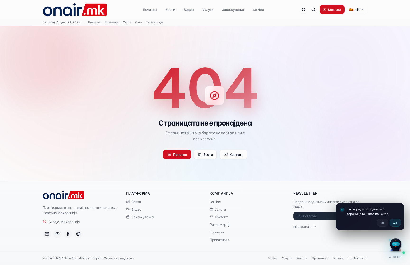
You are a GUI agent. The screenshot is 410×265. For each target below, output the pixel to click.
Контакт (334, 9)
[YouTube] (57, 234)
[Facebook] (68, 234)
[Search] (313, 9)
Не (383, 222)
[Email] (47, 234)
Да (395, 222)
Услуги (207, 9)
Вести (170, 9)
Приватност (219, 239)
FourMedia (81, 258)
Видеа (189, 9)
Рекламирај (219, 224)
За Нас (258, 9)
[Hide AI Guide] (388, 238)
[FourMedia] (78, 234)
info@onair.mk (305, 226)
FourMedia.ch (357, 258)
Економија (112, 22)
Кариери (217, 232)
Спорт (127, 22)
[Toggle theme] (303, 9)
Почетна (150, 9)
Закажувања (233, 9)
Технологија (154, 22)
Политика (94, 22)
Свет (138, 22)
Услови (338, 258)
